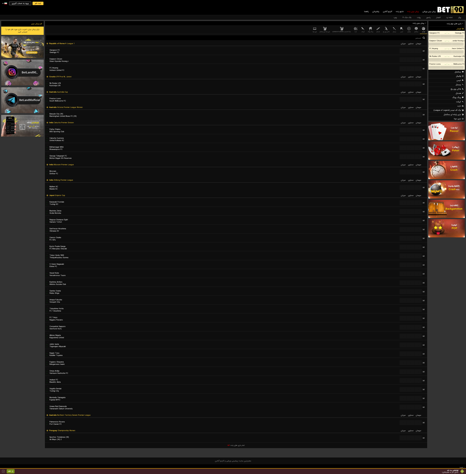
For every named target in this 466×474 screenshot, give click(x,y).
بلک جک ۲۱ (407, 17)
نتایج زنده (400, 12)
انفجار (438, 17)
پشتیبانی (375, 12)
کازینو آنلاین (387, 12)
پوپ (395, 17)
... (434, 36)
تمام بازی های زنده (236, 445)
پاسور (428, 17)
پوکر (459, 17)
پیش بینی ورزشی (429, 12)
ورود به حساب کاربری (20, 3)
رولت (419, 17)
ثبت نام (38, 3)
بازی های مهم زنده (454, 23)
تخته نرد (449, 17)
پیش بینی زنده (413, 12)
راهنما (366, 12)
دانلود (9, 471)
